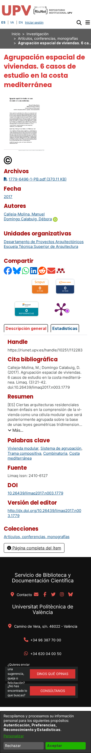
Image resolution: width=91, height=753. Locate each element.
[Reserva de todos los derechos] (8, 159)
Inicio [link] (16, 34)
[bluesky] (70, 595)
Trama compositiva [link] (24, 453)
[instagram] (62, 595)
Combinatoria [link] (55, 453)
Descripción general (26, 328)
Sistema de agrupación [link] (60, 448)
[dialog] (45, 732)
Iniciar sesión (34, 22)
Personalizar (14, 736)
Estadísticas (64, 328)
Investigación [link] (38, 34)
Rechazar (13, 745)
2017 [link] (8, 196)
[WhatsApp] (26, 270)
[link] (37, 536)
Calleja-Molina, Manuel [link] (24, 214)
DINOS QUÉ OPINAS (52, 674)
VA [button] (12, 22)
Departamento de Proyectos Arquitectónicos (44, 241)
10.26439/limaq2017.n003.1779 (35, 493)
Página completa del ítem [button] (36, 547)
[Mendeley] (61, 270)
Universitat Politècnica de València (42, 609)
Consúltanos (52, 691)
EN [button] (21, 22)
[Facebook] (8, 270)
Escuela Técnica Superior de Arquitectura (41, 246)
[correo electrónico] (36, 595)
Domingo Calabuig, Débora (28, 218)
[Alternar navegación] (87, 22)
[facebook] (44, 595)
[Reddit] (42, 270)
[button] (79, 22)
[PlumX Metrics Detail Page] (61, 309)
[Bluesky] (17, 270)
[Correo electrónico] (51, 270)
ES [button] (3, 22)
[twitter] (53, 595)
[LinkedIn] (34, 270)
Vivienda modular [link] (23, 448)
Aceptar (54, 745)
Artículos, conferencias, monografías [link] (48, 38)
